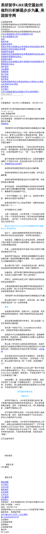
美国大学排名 (29, 47)
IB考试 (25, 82)
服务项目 (12, 92)
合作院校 (20, 92)
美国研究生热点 (15, 57)
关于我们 (4, 89)
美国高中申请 (29, 62)
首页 (3, 39)
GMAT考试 (13, 84)
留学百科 (4, 87)
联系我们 (35, 92)
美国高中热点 (8, 64)
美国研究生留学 (7, 52)
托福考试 (4, 82)
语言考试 (4, 79)
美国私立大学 (18, 47)
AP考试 (19, 82)
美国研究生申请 (7, 54)
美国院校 (4, 72)
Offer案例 (5, 69)
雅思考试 (12, 82)
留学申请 (4, 42)
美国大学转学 (8, 49)
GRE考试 (5, 84)
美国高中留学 (6, 59)
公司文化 (27, 92)
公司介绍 (4, 92)
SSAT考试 (39, 82)
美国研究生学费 (20, 54)
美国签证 (4, 77)
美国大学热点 (6, 47)
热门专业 (4, 74)
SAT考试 (31, 82)
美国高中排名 (6, 62)
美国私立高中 (18, 62)
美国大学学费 (19, 49)
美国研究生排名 (34, 54)
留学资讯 (4, 67)
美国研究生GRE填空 (13, 164)
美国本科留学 (6, 44)
